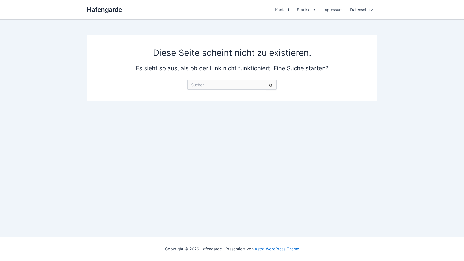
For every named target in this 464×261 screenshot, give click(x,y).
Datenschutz (361, 9)
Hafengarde (104, 9)
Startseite (306, 9)
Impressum (332, 9)
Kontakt (282, 9)
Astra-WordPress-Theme (277, 248)
